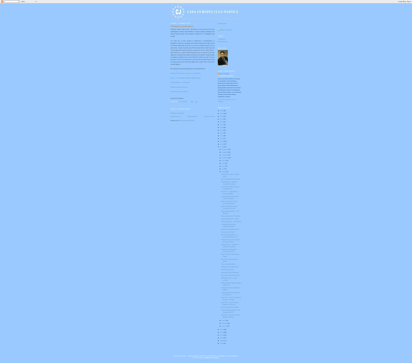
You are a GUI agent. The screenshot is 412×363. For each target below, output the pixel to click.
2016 (221, 138)
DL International (222, 41)
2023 (221, 119)
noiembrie (225, 152)
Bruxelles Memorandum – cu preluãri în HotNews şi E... (229, 236)
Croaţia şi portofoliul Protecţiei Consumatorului (230, 188)
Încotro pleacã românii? (228, 232)
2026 (221, 111)
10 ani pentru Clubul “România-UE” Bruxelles (230, 294)
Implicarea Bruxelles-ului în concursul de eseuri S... (229, 207)
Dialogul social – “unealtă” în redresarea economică (230, 245)
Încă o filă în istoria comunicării (230, 275)
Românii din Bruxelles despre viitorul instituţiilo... (230, 197)
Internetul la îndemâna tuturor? (230, 229)
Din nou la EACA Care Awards (230, 307)
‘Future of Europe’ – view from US (231, 221)
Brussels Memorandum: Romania (231, 179)
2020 (221, 127)
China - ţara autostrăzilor (228, 264)
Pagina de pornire (192, 116)
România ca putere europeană (179, 91)
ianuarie (224, 326)
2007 (221, 343)
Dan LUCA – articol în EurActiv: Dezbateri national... (230, 316)
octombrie (225, 155)
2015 (221, 141)
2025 (221, 113)
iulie (223, 163)
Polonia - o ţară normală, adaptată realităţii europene (186, 78)
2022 (221, 122)
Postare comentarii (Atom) (186, 120)
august (224, 160)
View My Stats (222, 23)
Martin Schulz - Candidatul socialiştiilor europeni (229, 183)
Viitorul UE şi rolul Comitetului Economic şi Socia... (230, 241)
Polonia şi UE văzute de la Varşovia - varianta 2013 (185, 73)
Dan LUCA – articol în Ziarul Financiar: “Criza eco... (229, 303)
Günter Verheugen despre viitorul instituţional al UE (231, 311)
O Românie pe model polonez (230, 267)
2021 (221, 125)
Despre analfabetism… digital (230, 219)
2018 (221, 133)
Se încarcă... (206, 361)
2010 (221, 335)
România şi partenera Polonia (179, 87)
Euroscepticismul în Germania (230, 272)
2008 (221, 341)
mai (223, 169)
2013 (221, 147)
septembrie (225, 158)
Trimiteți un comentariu (177, 113)
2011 (221, 332)
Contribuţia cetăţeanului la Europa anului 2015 (229, 250)
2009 (221, 338)
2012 (221, 329)
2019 (221, 130)
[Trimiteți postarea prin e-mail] (196, 101)
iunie (223, 166)
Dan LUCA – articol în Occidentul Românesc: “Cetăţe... (231, 298)
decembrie (225, 149)
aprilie (224, 172)
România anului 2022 (227, 269)
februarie (224, 323)
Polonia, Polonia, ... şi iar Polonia (180, 82)
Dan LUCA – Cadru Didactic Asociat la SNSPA (229, 193)
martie (224, 320)
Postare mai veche (209, 116)
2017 (221, 136)
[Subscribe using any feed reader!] (225, 30)
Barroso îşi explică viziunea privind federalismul (229, 202)
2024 (221, 116)
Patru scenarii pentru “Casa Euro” (231, 216)
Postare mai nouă (175, 116)
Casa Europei (222, 39)
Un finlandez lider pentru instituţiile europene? (228, 225)
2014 (221, 144)
